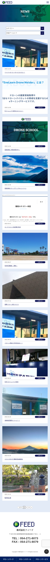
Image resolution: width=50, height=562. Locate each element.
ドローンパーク (8, 559)
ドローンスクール (25, 559)
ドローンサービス (42, 559)
